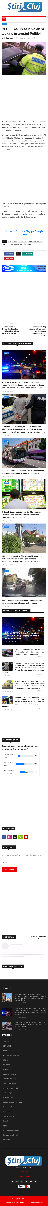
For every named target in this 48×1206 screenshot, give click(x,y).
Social (4, 24)
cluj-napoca (22, 241)
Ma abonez (9, 869)
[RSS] (35, 1181)
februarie (28, 244)
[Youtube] (31, 1181)
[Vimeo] (26, 1181)
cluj (9, 241)
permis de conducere (35, 241)
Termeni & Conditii (37, 1203)
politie (4, 244)
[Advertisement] (24, 97)
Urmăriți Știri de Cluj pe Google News (24, 232)
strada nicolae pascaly (16, 244)
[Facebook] (12, 1181)
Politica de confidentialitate (15, 1203)
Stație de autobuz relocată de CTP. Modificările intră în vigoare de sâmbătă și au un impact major (29, 652)
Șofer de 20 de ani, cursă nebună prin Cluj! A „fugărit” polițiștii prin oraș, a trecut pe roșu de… (22, 636)
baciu (15, 241)
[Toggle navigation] (4, 19)
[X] (21, 1181)
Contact (24, 1172)
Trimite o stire (24, 1176)
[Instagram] (17, 1181)
